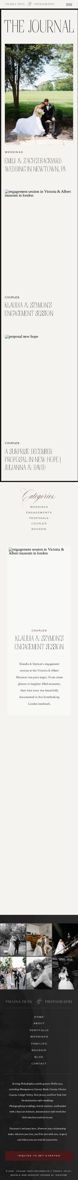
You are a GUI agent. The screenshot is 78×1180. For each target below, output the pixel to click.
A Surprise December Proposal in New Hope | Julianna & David (33, 460)
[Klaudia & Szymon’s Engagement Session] (39, 240)
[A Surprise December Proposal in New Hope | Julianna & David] (39, 385)
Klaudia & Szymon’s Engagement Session (29, 309)
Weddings (14, 152)
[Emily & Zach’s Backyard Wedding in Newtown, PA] (39, 94)
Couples (12, 297)
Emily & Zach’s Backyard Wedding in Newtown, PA (35, 165)
